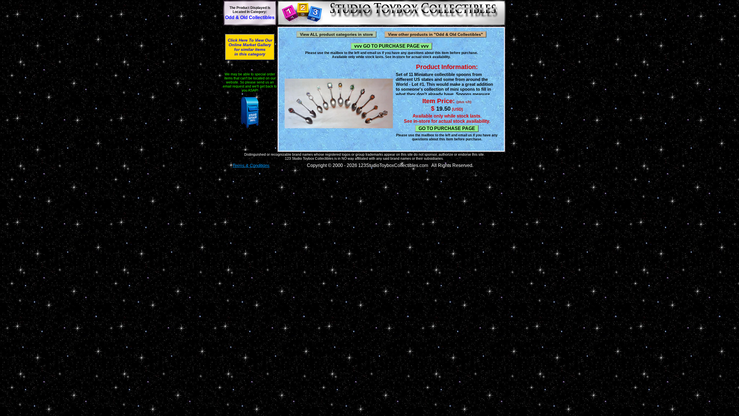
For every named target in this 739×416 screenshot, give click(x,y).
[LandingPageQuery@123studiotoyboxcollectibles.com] (249, 112)
